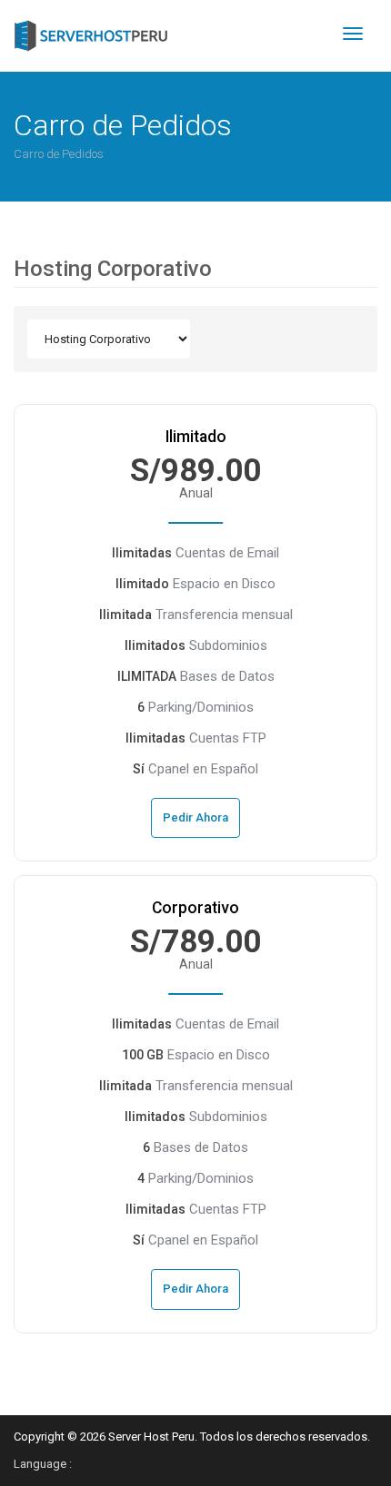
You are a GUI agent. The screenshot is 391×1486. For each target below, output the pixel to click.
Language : (43, 1464)
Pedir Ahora (195, 817)
